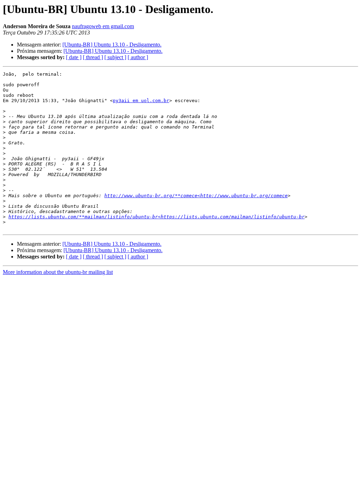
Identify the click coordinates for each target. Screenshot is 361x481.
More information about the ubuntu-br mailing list (58, 272)
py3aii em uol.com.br (141, 100)
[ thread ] (93, 57)
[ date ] (73, 57)
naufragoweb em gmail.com (103, 26)
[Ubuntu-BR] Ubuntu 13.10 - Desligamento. (111, 45)
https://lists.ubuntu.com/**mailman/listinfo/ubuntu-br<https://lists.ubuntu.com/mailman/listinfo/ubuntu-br (156, 216)
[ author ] (138, 57)
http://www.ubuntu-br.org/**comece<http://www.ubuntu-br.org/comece (196, 195)
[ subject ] (115, 57)
